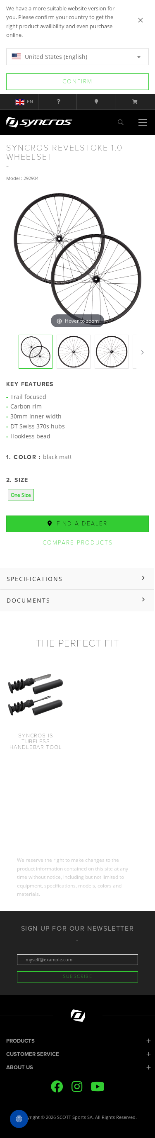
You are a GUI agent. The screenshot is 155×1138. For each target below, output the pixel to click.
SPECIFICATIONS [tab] (35, 579)
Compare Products (78, 542)
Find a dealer (80, 523)
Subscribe (78, 976)
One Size (21, 494)
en (30, 102)
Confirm (77, 81)
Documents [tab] (28, 600)
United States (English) (55, 57)
